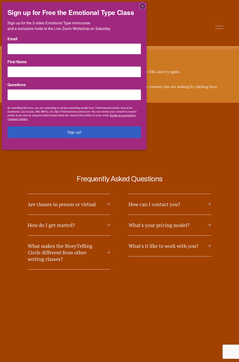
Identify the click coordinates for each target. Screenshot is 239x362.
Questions (16, 85)
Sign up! (74, 132)
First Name (17, 62)
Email (12, 39)
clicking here (206, 86)
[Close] (142, 6)
